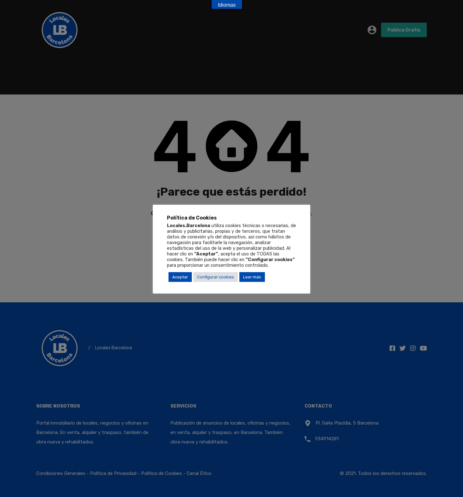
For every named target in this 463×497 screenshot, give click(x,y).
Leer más (252, 277)
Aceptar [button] (180, 277)
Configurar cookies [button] (215, 277)
